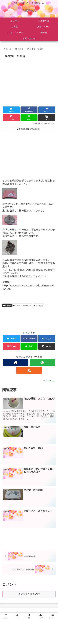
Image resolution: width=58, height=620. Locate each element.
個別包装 (39, 305)
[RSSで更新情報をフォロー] (29, 370)
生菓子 (8, 305)
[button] (52, 393)
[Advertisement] (29, 81)
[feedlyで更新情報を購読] (42, 362)
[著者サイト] (16, 362)
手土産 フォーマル (23, 305)
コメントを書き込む (29, 594)
